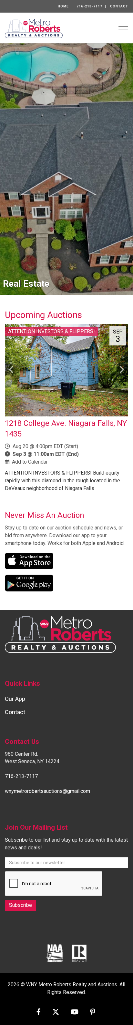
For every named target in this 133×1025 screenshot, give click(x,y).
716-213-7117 (89, 6)
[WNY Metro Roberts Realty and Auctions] (34, 28)
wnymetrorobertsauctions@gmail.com (47, 791)
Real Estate (26, 283)
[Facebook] (38, 1012)
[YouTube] (74, 1012)
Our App (15, 698)
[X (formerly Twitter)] (56, 1012)
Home (63, 6)
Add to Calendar (30, 462)
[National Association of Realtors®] (79, 953)
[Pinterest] (93, 1012)
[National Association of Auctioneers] (54, 953)
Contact (119, 6)
